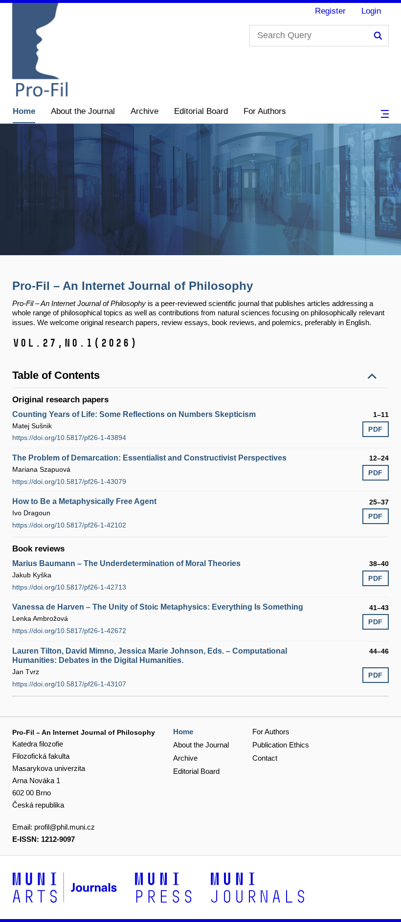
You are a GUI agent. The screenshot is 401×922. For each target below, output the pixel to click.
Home (24, 111)
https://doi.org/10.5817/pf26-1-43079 (69, 481)
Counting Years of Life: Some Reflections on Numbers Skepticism (134, 414)
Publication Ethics (280, 745)
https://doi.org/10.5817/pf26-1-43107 (69, 684)
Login (371, 11)
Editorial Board (201, 111)
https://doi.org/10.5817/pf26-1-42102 (69, 525)
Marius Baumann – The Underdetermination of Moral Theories (126, 563)
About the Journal (83, 111)
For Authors (265, 111)
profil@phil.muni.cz (64, 827)
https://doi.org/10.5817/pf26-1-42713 (69, 587)
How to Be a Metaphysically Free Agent (84, 501)
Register (330, 11)
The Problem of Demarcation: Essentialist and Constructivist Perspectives (149, 458)
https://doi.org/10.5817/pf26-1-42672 (69, 631)
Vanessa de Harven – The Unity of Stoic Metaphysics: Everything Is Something (157, 607)
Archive (144, 111)
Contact (264, 758)
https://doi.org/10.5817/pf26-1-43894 (69, 437)
